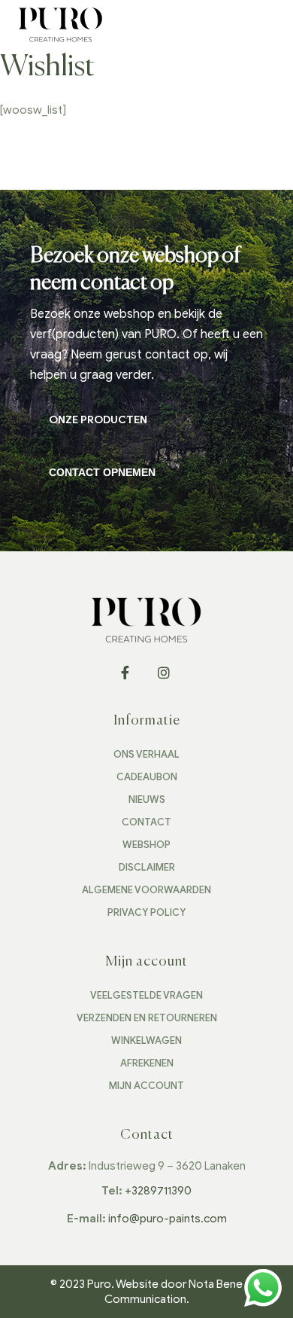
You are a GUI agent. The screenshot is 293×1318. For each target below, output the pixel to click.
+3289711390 (158, 1190)
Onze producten (98, 419)
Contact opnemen (102, 472)
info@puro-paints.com (167, 1218)
